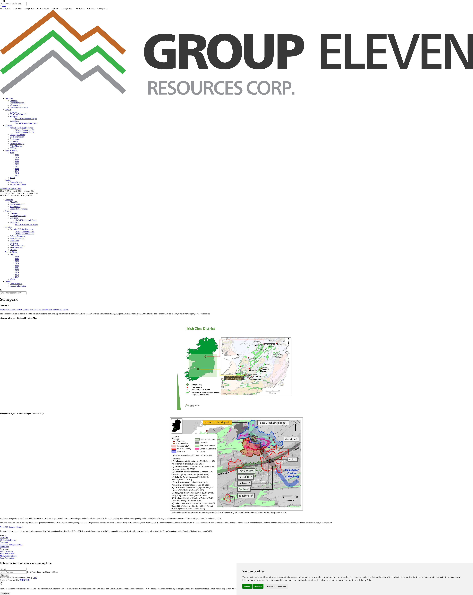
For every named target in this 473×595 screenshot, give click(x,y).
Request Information (18, 184)
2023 (17, 162)
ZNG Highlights (6, 551)
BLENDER (24, 580)
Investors (8, 125)
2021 (17, 166)
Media (12, 178)
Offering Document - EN (24, 130)
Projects (8, 110)
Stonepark (14, 116)
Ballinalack (14, 121)
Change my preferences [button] (276, 586)
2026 (17, 155)
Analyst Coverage (17, 144)
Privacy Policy (365, 580)
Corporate (9, 98)
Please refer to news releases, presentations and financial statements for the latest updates (34, 309)
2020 (17, 169)
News (12, 153)
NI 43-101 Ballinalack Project (26, 123)
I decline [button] (258, 586)
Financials (14, 141)
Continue (5, 593)
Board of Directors (17, 103)
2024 (17, 159)
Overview (14, 112)
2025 (17, 157)
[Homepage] (236, 94)
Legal (35, 578)
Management (15, 105)
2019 (17, 171)
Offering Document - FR (24, 132)
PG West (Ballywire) (18, 114)
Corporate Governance (19, 107)
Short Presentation (7, 553)
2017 (17, 175)
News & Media (11, 150)
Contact (8, 180)
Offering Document (17, 135)
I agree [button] (247, 586)
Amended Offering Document (21, 128)
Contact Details (16, 182)
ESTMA (13, 148)
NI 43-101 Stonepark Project (26, 119)
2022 (17, 164)
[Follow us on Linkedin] (3, 6)
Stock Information (17, 137)
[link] (365, 580)
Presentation (14, 139)
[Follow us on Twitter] (5, 6)
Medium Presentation (8, 556)
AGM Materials (16, 146)
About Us (13, 101)
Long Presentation (7, 558)
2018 (17, 173)
